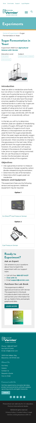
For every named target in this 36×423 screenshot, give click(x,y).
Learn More (11, 306)
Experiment (13, 33)
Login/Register (25, 3)
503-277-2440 (9, 348)
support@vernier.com (20, 280)
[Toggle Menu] (26, 12)
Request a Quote (7, 373)
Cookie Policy (22, 412)
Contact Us (5, 371)
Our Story (4, 365)
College (5, 56)
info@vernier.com (12, 351)
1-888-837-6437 (12, 346)
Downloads (10, 3)
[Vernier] (10, 12)
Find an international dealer (18, 406)
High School (6, 59)
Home (5, 33)
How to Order (6, 376)
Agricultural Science (26, 56)
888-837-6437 (22, 275)
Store (4, 3)
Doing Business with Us (22, 415)
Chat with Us (11, 278)
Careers (4, 368)
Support (17, 3)
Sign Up (5, 393)
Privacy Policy (11, 412)
